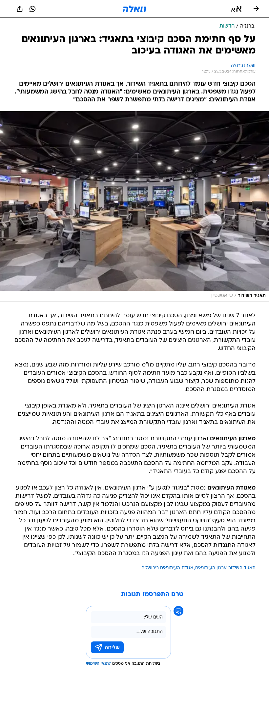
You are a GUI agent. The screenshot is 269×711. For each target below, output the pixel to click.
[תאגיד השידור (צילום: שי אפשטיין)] (134, 206)
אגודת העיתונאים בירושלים (167, 568)
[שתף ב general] (19, 8)
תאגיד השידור (242, 568)
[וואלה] (134, 9)
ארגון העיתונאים (211, 568)
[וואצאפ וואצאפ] (32, 9)
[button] (236, 9)
